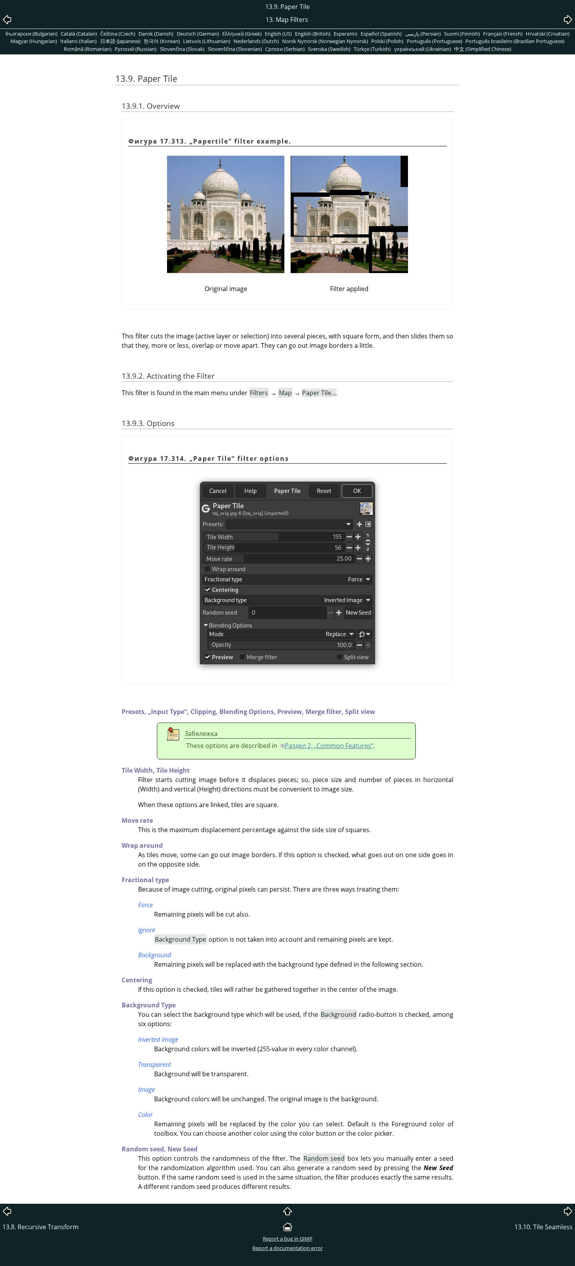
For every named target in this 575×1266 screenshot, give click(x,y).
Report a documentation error (287, 1248)
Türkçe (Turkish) (372, 48)
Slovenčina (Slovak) (182, 48)
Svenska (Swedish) (329, 48)
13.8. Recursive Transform (40, 1227)
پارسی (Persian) (423, 33)
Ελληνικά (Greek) (242, 33)
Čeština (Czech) (117, 33)
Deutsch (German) (198, 33)
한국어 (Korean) (162, 41)
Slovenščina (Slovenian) (235, 48)
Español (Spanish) (381, 33)
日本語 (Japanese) (120, 41)
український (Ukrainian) (422, 48)
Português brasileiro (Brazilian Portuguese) (514, 41)
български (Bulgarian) (31, 33)
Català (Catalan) (79, 33)
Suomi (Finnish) (462, 33)
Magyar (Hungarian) (34, 41)
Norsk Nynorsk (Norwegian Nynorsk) (325, 41)
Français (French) (503, 33)
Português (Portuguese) (434, 41)
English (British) (313, 33)
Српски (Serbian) (285, 48)
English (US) (278, 33)
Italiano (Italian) (78, 41)
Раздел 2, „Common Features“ (329, 745)
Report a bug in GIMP (288, 1238)
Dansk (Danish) (155, 33)
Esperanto (346, 33)
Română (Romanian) (87, 48)
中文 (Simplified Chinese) (482, 48)
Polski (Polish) (387, 41)
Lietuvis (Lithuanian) (206, 41)
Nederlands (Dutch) (256, 41)
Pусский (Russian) (135, 48)
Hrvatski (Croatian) (548, 33)
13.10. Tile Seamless (543, 1227)
